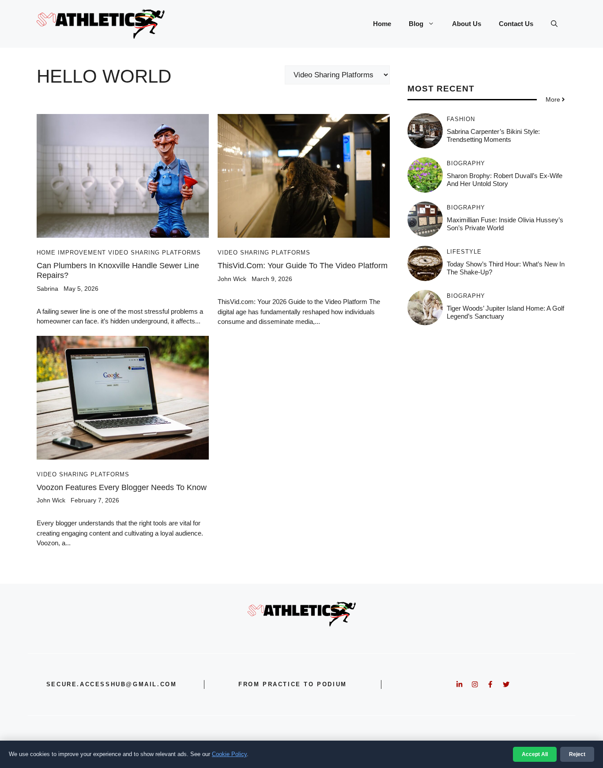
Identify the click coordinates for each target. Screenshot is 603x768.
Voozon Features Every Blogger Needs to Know (122, 487)
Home (382, 23)
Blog (416, 23)
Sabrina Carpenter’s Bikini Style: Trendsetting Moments (493, 135)
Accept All (535, 754)
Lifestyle (464, 252)
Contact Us (516, 23)
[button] (554, 24)
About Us (466, 23)
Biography (466, 163)
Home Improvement (71, 252)
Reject (577, 754)
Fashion (461, 119)
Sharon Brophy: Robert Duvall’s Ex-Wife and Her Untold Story (504, 179)
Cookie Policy (229, 754)
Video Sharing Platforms (154, 252)
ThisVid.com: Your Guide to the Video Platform (303, 265)
